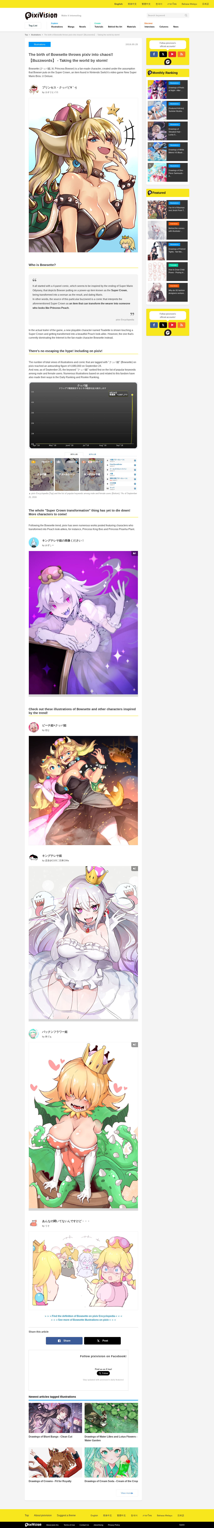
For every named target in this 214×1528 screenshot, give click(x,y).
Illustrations (57, 27)
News (175, 27)
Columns (163, 27)
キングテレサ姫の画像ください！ (63, 540)
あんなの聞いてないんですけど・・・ (66, 1221)
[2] (83, 1020)
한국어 (159, 4)
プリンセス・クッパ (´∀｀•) (59, 87)
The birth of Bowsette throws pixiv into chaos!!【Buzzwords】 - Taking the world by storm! (82, 35)
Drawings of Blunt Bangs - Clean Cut (50, 1436)
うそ (47, 1226)
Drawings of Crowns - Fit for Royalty (50, 1481)
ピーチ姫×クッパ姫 (54, 725)
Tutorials (99, 27)
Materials (131, 27)
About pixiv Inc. (52, 1525)
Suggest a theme (66, 1515)
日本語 (205, 4)
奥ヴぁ (48, 1036)
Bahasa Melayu (189, 4)
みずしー (49, 545)
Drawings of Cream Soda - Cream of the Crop (111, 1481)
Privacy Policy (114, 1525)
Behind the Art (115, 27)
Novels (82, 27)
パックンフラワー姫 (55, 1031)
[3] (83, 1209)
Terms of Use (69, 1525)
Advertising (98, 1525)
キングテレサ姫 (52, 855)
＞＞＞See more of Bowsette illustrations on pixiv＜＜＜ (83, 1319)
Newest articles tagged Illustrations (52, 1396)
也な (47, 730)
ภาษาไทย (172, 4)
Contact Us (84, 1525)
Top (26, 35)
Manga (71, 27)
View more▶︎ (127, 1493)
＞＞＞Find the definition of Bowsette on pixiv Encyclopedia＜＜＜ (83, 1316)
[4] (83, 696)
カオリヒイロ (51, 92)
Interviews (149, 27)
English (119, 4)
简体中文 (132, 4)
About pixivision (43, 1515)
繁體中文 (146, 4)
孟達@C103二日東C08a (57, 860)
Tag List (33, 25)
